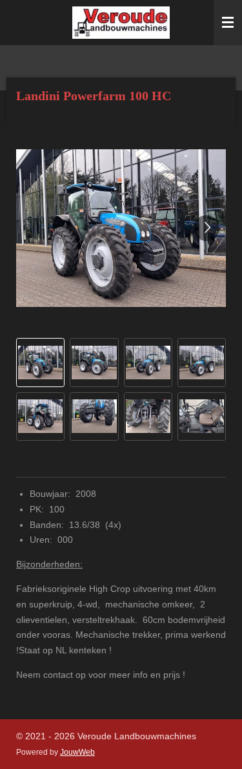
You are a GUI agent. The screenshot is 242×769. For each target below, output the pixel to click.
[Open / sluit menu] (228, 22)
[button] (40, 362)
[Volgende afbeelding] (206, 228)
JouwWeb (77, 752)
